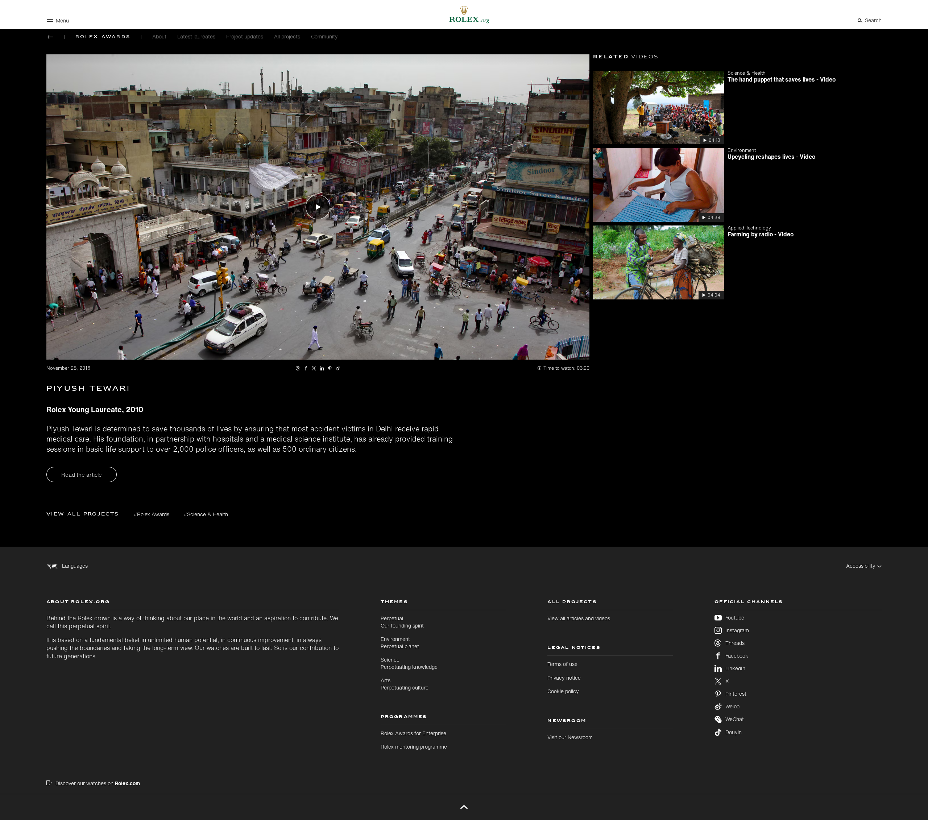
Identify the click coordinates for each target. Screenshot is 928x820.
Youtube (734, 617)
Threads (735, 643)
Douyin (733, 732)
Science (409, 663)
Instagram (737, 630)
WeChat (734, 719)
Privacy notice (564, 678)
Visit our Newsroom (570, 737)
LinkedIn (735, 668)
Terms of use (562, 664)
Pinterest (735, 693)
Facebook (736, 655)
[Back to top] (464, 807)
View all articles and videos (578, 618)
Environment (400, 642)
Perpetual (402, 621)
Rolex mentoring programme (414, 746)
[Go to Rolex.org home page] (464, 14)
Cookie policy (563, 691)
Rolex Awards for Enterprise (413, 733)
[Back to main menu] (50, 37)
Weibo (732, 706)
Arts (404, 683)
